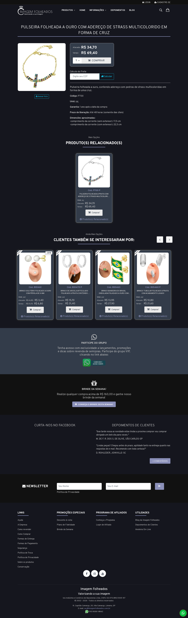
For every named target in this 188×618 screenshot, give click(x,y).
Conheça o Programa (105, 520)
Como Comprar (24, 534)
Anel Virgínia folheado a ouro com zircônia (169, 292)
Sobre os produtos (26, 562)
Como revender (24, 529)
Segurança (22, 548)
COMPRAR (101, 59)
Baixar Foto (43, 96)
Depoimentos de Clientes (146, 525)
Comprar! (97, 212)
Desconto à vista (64, 520)
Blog (132, 10)
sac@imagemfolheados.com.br (97, 608)
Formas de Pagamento (28, 543)
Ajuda (20, 520)
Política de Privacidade (68, 492)
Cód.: (94, 190)
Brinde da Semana (65, 529)
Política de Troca (25, 553)
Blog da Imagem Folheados (147, 520)
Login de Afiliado (103, 525)
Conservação (23, 567)
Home (82, 10)
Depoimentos (118, 10)
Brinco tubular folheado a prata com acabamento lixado (130, 292)
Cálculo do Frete (78, 71)
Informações (96, 10)
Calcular (107, 76)
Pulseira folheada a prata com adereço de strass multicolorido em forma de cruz (94, 195)
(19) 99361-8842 (95, 611)
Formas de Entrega (26, 539)
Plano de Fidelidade (66, 525)
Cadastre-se (163, 2)
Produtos (67, 10)
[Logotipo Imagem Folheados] (35, 10)
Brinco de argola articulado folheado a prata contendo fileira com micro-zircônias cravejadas (52, 292)
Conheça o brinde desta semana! (95, 404)
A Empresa (22, 525)
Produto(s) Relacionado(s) (95, 219)
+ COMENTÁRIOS (160, 461)
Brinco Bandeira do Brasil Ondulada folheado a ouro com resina (91, 292)
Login (147, 2)
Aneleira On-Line (143, 529)
